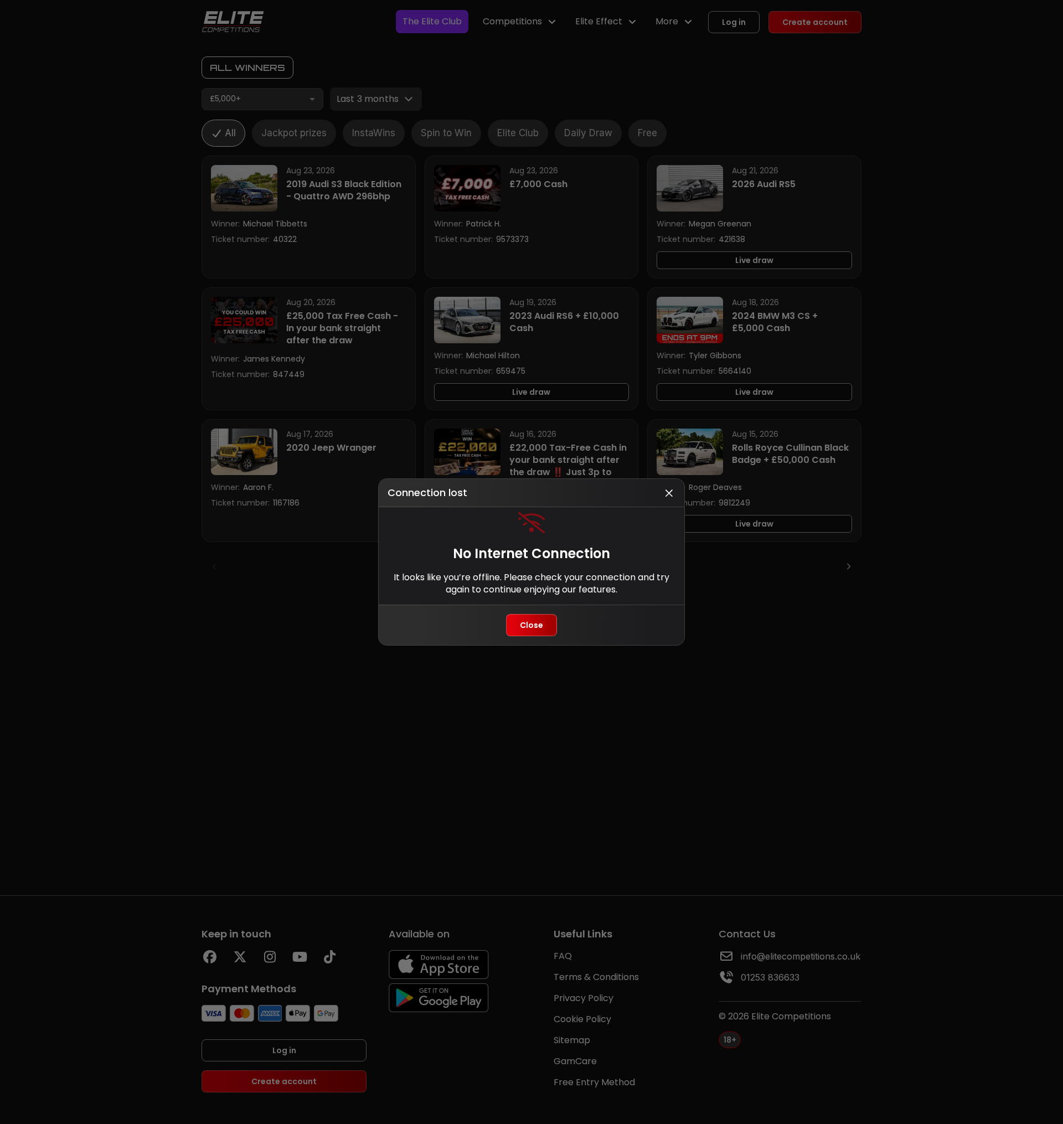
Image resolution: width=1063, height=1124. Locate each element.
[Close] (668, 492)
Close (531, 625)
